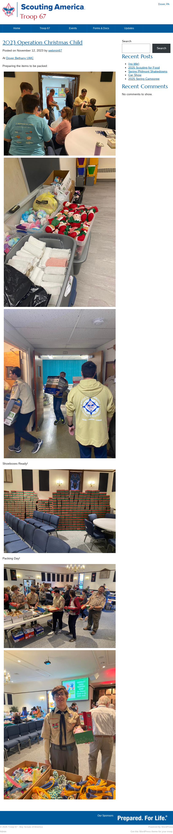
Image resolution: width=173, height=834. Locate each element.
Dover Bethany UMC (20, 58)
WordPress (167, 827)
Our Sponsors (105, 815)
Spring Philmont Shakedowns (147, 71)
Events (73, 28)
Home (16, 28)
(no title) (133, 63)
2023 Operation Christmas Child (42, 42)
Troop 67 (33, 16)
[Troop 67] (52, 10)
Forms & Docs (101, 28)
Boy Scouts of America (31, 827)
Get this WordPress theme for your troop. (152, 831)
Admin (3, 831)
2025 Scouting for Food (144, 67)
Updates (129, 28)
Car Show (134, 75)
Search (126, 41)
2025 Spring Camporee (143, 78)
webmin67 (55, 50)
